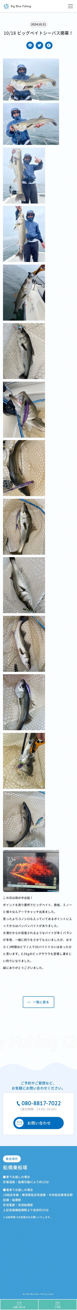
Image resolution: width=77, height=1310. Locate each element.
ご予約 (58, 1307)
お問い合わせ (39, 1123)
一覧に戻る (41, 1002)
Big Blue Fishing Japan (17, 6)
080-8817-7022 (40, 1105)
